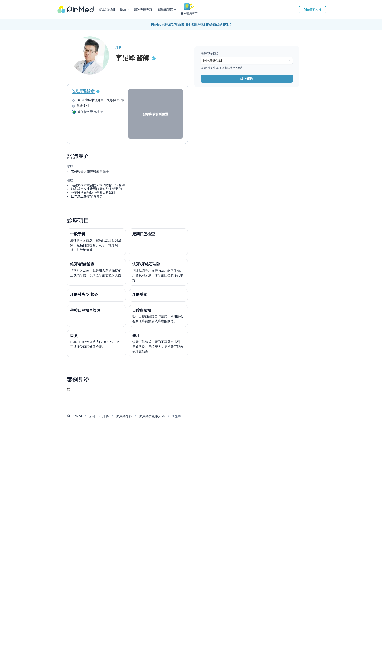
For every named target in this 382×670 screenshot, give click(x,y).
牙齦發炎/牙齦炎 (84, 294)
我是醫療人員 (312, 9)
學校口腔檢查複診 (85, 310)
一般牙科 (77, 233)
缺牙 (136, 335)
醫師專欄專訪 (143, 9)
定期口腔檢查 (143, 233)
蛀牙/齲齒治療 (82, 264)
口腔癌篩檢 (141, 310)
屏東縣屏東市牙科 (152, 416)
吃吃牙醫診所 (83, 91)
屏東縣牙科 (124, 416)
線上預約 (246, 79)
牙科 (92, 416)
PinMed (77, 416)
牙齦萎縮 (139, 294)
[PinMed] (75, 9)
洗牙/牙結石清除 (146, 264)
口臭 (74, 335)
